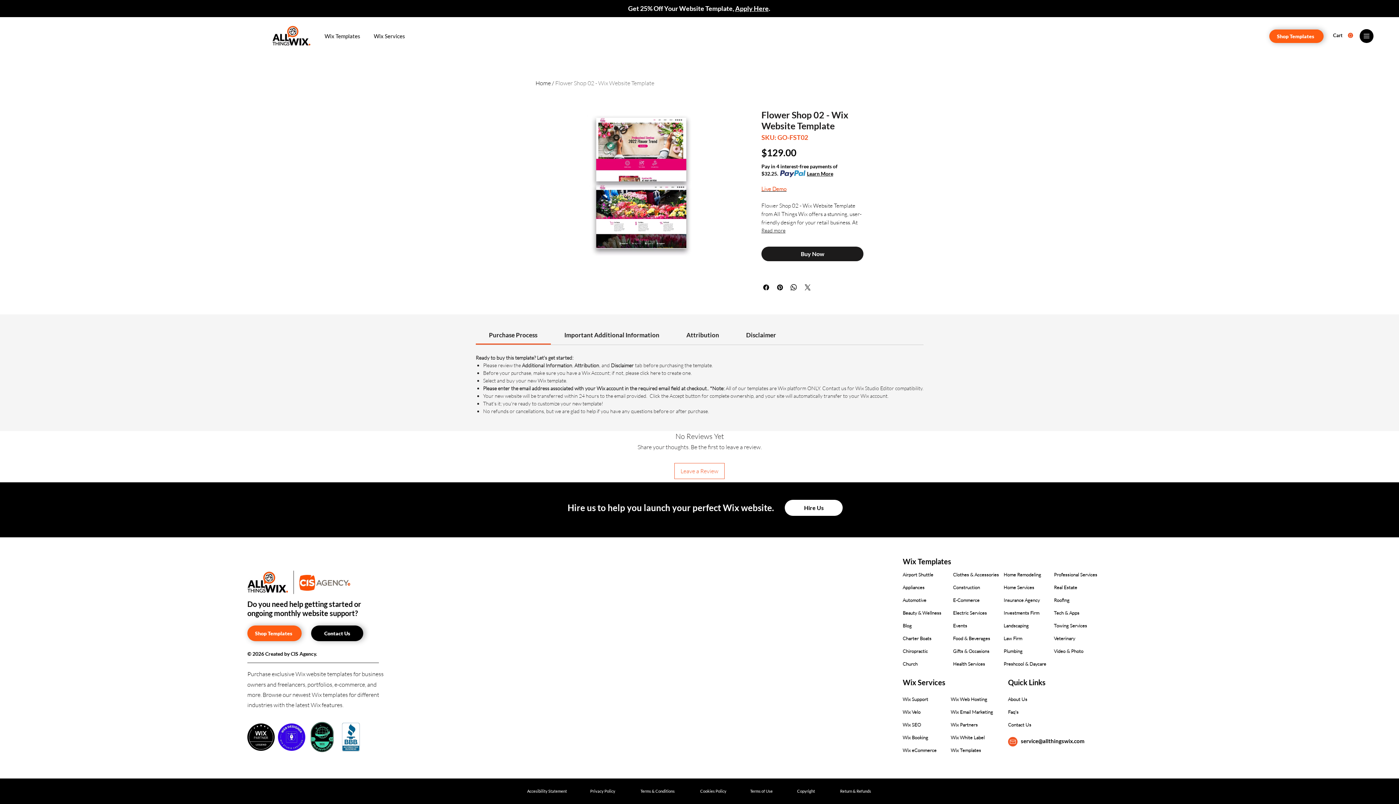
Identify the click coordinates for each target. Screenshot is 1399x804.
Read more (773, 230)
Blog (907, 625)
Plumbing (1013, 651)
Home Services (1019, 587)
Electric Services (970, 613)
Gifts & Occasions (971, 651)
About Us (1017, 699)
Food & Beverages (971, 638)
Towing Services (1070, 625)
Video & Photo (1068, 651)
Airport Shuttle (918, 574)
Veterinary (1064, 638)
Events (960, 625)
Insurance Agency (1022, 600)
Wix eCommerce (920, 750)
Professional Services (1075, 574)
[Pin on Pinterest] (780, 287)
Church (910, 664)
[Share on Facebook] (766, 287)
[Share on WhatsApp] (793, 287)
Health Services (969, 664)
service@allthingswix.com (1053, 741)
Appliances (914, 587)
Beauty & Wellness (922, 613)
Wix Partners (964, 724)
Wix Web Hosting (969, 699)
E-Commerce (966, 600)
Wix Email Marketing (972, 712)
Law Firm (1013, 638)
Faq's (1013, 712)
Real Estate (1065, 587)
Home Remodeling (1022, 574)
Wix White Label (968, 737)
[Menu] (1366, 36)
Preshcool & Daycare (1025, 664)
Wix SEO (912, 724)
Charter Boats (917, 638)
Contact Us (1019, 724)
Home (543, 83)
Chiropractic (915, 651)
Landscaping (1016, 625)
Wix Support (915, 699)
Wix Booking (915, 737)
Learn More (820, 173)
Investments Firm (1021, 613)
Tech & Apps (1066, 613)
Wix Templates (966, 750)
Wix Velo (912, 712)
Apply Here (752, 8)
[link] (513, 335)
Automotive (914, 600)
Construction (966, 587)
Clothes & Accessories (976, 574)
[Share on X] (807, 287)
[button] (342, 36)
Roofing (1062, 600)
